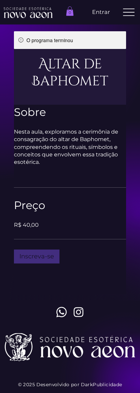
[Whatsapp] (61, 312)
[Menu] (129, 12)
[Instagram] (78, 312)
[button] (70, 11)
